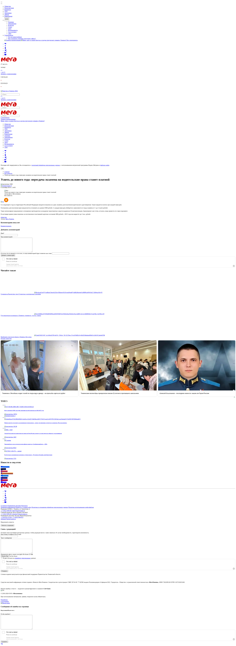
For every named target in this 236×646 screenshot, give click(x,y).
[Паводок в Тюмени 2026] (9, 91)
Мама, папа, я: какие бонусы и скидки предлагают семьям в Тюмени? (23, 121)
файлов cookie (104, 165)
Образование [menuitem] (12, 23)
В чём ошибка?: (6, 614)
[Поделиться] (2, 644)
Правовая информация (8, 507)
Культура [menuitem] (11, 25)
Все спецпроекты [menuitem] (72, 40)
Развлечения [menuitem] (8, 16)
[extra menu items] (6, 19)
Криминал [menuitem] (7, 9)
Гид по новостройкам (15, 37)
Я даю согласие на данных (19, 558)
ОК (2, 168)
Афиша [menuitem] (6, 14)
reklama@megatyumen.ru (8, 519)
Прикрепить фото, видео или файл (17, 554)
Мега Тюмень (9, 219)
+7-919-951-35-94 (6, 517)
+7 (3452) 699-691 (6, 510)
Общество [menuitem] (7, 6)
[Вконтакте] (5, 44)
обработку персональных (23, 558)
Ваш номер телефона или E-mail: (11, 534)
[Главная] (22, 61)
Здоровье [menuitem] (11, 22)
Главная (6, 172)
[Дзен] (5, 46)
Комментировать (6, 226)
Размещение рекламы (14, 505)
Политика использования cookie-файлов (81, 507)
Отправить (4, 571)
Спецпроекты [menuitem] (8, 35)
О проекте (4, 505)
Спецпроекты (5, 117)
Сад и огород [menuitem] (12, 32)
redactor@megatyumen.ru (19, 514)
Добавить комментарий (7, 255)
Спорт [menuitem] (10, 27)
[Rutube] (5, 53)
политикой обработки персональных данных (46, 165)
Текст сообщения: (6, 538)
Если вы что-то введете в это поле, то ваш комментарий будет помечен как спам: (26, 253)
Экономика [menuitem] (8, 13)
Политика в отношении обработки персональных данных (50, 507)
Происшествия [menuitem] (9, 8)
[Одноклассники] (5, 48)
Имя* (2, 233)
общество (4, 217)
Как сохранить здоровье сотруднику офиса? (22, 38)
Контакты (24, 505)
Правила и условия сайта (23, 507)
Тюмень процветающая (8, 119)
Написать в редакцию (7, 525)
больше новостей (6, 338)
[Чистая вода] (22, 91)
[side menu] (1, 3)
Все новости (8, 173)
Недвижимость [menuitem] (13, 30)
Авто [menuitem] (9, 28)
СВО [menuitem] (9, 33)
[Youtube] (5, 55)
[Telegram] (5, 50)
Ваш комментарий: (7, 237)
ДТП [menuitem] (5, 11)
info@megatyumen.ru (18, 510)
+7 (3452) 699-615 (17, 517)
